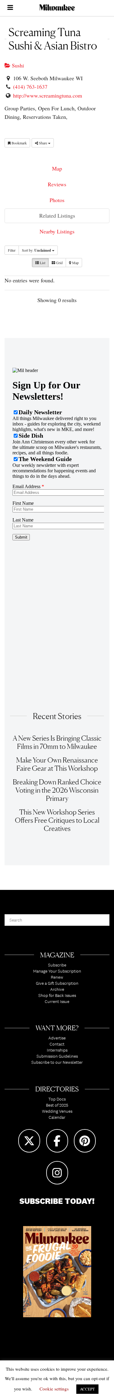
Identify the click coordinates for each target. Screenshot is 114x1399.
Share (43, 142)
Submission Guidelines (57, 1056)
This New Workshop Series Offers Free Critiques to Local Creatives (57, 820)
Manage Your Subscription (57, 971)
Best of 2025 (57, 1105)
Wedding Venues (57, 1111)
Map (57, 168)
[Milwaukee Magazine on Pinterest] (85, 1141)
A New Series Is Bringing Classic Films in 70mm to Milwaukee (57, 742)
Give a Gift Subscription (57, 983)
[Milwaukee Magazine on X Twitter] (29, 1141)
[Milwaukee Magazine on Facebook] (57, 1141)
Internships (57, 1050)
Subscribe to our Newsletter (57, 1062)
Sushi (17, 65)
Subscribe (57, 965)
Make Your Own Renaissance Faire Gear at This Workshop (57, 764)
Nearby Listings (57, 231)
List (42, 262)
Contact (57, 1044)
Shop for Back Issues (57, 995)
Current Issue (57, 1001)
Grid (59, 262)
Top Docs (57, 1099)
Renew (57, 977)
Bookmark (19, 142)
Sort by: (36, 250)
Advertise (57, 1038)
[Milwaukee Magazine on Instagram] (57, 1172)
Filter (12, 250)
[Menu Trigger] (10, 8)
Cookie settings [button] (54, 1389)
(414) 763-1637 (30, 86)
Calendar (57, 1117)
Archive (57, 989)
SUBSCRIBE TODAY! (57, 1201)
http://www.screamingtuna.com (47, 95)
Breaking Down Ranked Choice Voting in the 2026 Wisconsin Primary (57, 790)
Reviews (57, 184)
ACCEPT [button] (87, 1389)
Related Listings (57, 215)
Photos (57, 200)
